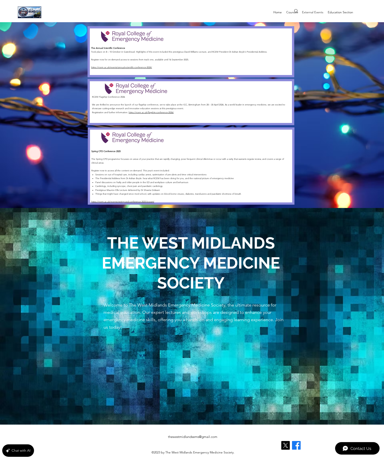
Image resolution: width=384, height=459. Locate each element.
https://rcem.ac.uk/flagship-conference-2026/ (151, 112)
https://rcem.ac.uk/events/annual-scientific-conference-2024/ (121, 67)
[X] (285, 445)
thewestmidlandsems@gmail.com (192, 437)
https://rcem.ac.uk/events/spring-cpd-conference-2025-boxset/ (122, 201)
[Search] (296, 11)
